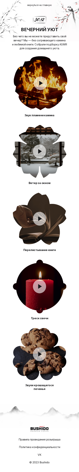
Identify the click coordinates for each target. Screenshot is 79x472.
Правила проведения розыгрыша (39, 439)
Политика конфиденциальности (39, 447)
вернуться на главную (39, 5)
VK (39, 455)
